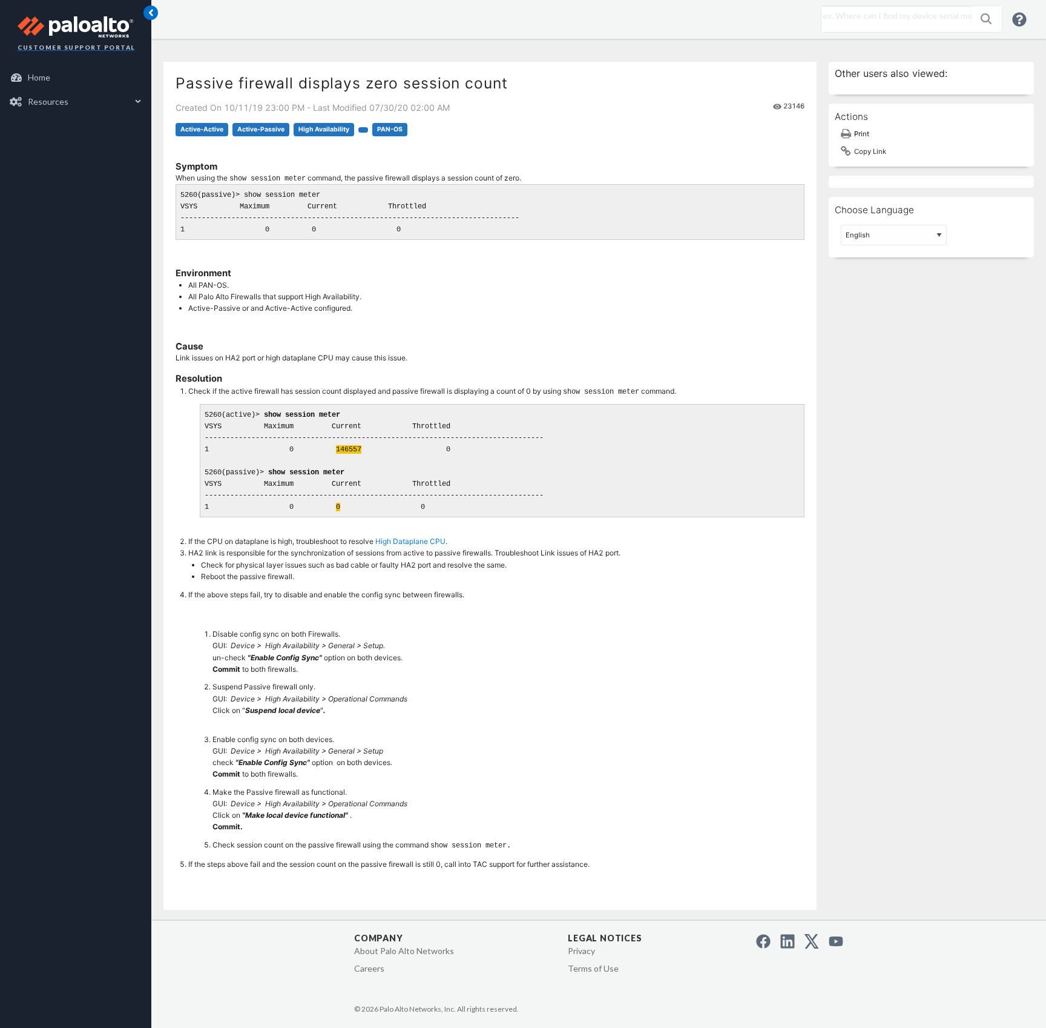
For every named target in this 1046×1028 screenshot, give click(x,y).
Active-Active (201, 129)
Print (861, 134)
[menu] (75, 89)
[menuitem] (76, 77)
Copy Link (870, 151)
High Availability (323, 129)
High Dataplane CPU (410, 541)
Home (39, 77)
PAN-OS (390, 129)
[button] (986, 19)
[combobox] (893, 15)
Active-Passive (261, 129)
